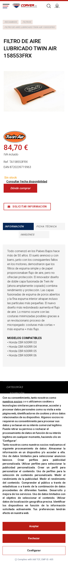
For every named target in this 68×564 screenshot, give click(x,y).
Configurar (34, 550)
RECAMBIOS (11, 22)
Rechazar (34, 538)
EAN (6, 167)
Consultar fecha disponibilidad (26, 181)
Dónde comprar (20, 188)
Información (14, 226)
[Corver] (24, 5)
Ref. (6, 162)
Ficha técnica (46, 226)
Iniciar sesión (59, 5)
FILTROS (27, 22)
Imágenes (27, 234)
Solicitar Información (29, 206)
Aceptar (34, 526)
